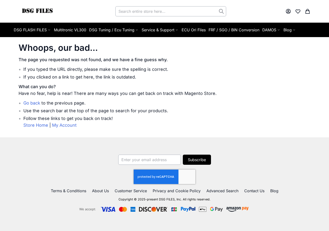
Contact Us (254, 190)
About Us (100, 190)
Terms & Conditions (68, 190)
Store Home (35, 125)
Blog (274, 190)
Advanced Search (222, 190)
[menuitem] (289, 30)
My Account (64, 125)
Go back (31, 103)
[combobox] (170, 11)
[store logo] (37, 11)
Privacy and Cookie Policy (177, 190)
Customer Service (131, 190)
